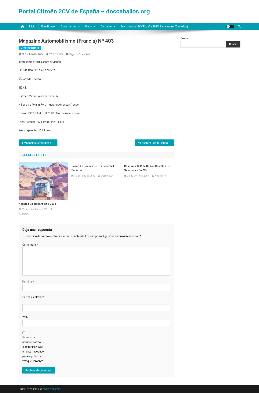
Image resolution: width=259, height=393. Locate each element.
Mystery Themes (52, 389)
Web (25, 317)
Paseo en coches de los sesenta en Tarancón (93, 168)
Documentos (68, 26)
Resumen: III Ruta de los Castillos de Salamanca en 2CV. (147, 168)
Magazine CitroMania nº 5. (40, 142)
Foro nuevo (48, 26)
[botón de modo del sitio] (230, 26)
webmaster (56, 54)
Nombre (28, 281)
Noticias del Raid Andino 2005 (37, 203)
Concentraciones (30, 48)
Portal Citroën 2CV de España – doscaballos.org (84, 11)
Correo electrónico (33, 299)
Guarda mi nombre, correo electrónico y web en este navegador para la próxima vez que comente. (33, 349)
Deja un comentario (80, 54)
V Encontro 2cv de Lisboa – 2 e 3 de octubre (156, 142)
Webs (88, 26)
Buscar (185, 38)
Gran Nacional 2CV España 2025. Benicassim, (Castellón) (154, 26)
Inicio (32, 26)
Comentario (30, 244)
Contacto (106, 26)
